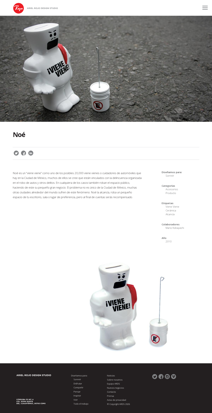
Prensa (110, 395)
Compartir (78, 387)
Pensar (77, 391)
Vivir (76, 399)
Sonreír (170, 175)
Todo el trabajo (81, 403)
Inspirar (77, 395)
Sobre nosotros (114, 379)
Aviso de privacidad (116, 399)
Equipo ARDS (113, 383)
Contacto (111, 391)
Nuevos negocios (115, 387)
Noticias (111, 375)
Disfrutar (78, 383)
